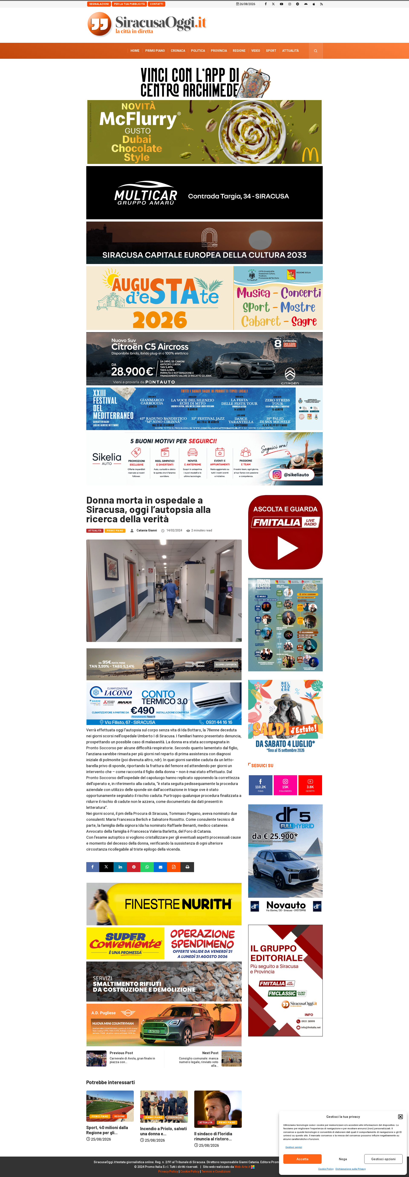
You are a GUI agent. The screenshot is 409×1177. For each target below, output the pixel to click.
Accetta (302, 1159)
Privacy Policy (168, 1171)
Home (135, 50)
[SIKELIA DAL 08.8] (204, 458)
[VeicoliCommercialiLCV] (204, 192)
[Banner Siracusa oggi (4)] (204, 358)
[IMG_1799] (164, 943)
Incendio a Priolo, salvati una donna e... (109, 1131)
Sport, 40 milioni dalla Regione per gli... (215, 1130)
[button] (400, 1117)
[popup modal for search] (316, 51)
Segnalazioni (99, 4)
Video (255, 50)
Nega (343, 1159)
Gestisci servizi (293, 1147)
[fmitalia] (204, 408)
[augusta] (204, 298)
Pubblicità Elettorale (280, 66)
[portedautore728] (164, 903)
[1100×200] (204, 242)
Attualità (290, 50)
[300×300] (285, 717)
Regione (239, 50)
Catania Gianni (147, 530)
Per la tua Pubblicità (129, 4)
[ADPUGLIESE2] (164, 1024)
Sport (271, 50)
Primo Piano (155, 50)
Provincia (219, 50)
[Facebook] (266, 3)
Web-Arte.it (243, 1166)
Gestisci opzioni (383, 1159)
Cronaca (178, 50)
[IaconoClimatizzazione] (164, 703)
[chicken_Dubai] (204, 131)
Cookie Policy (325, 1169)
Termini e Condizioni (216, 1171)
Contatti (156, 4)
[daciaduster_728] (164, 664)
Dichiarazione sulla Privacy (351, 1169)
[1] (285, 980)
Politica (198, 50)
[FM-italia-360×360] (285, 532)
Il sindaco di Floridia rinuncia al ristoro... (159, 1136)
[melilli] (285, 624)
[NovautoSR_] (285, 860)
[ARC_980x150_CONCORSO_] (204, 81)
